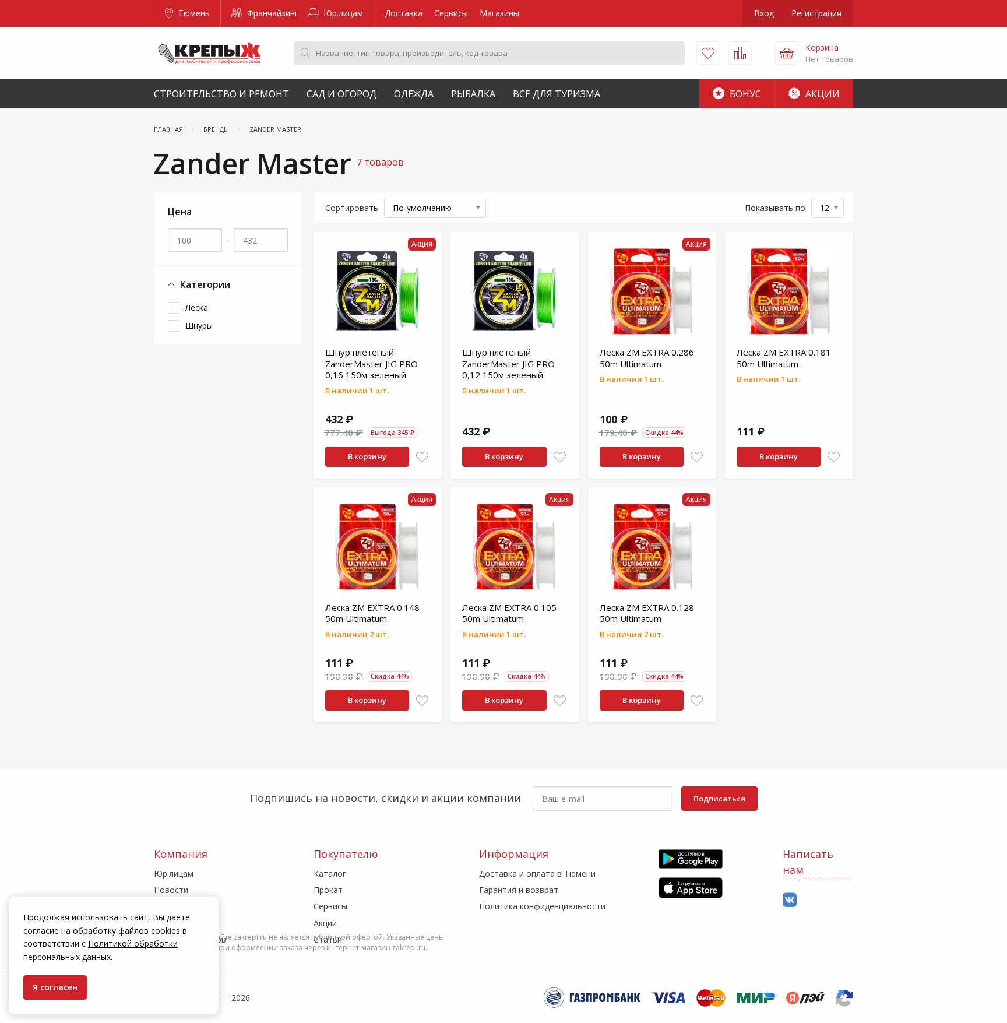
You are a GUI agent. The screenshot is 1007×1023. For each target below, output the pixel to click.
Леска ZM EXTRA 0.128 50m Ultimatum (647, 613)
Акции (821, 93)
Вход (764, 13)
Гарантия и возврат (518, 889)
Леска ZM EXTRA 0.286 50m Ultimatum (647, 358)
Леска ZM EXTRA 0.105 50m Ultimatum (509, 613)
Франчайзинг (271, 13)
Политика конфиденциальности (542, 906)
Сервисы (451, 13)
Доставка (403, 13)
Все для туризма (556, 93)
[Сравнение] (740, 53)
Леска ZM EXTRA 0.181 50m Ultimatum (784, 358)
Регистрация (816, 13)
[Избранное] (708, 53)
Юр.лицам (342, 13)
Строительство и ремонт (221, 93)
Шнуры (199, 325)
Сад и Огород (341, 93)
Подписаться (719, 798)
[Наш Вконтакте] (790, 900)
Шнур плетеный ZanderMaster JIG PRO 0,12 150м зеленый (508, 363)
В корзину (367, 456)
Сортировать (351, 207)
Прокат (328, 889)
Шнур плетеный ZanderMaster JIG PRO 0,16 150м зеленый (371, 363)
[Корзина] (786, 53)
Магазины (499, 13)
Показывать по (775, 207)
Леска (196, 307)
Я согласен (55, 987)
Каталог (330, 873)
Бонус (744, 93)
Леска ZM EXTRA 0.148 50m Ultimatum (372, 613)
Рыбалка (473, 93)
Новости (171, 889)
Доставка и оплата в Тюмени (537, 873)
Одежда (414, 93)
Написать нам (808, 862)
